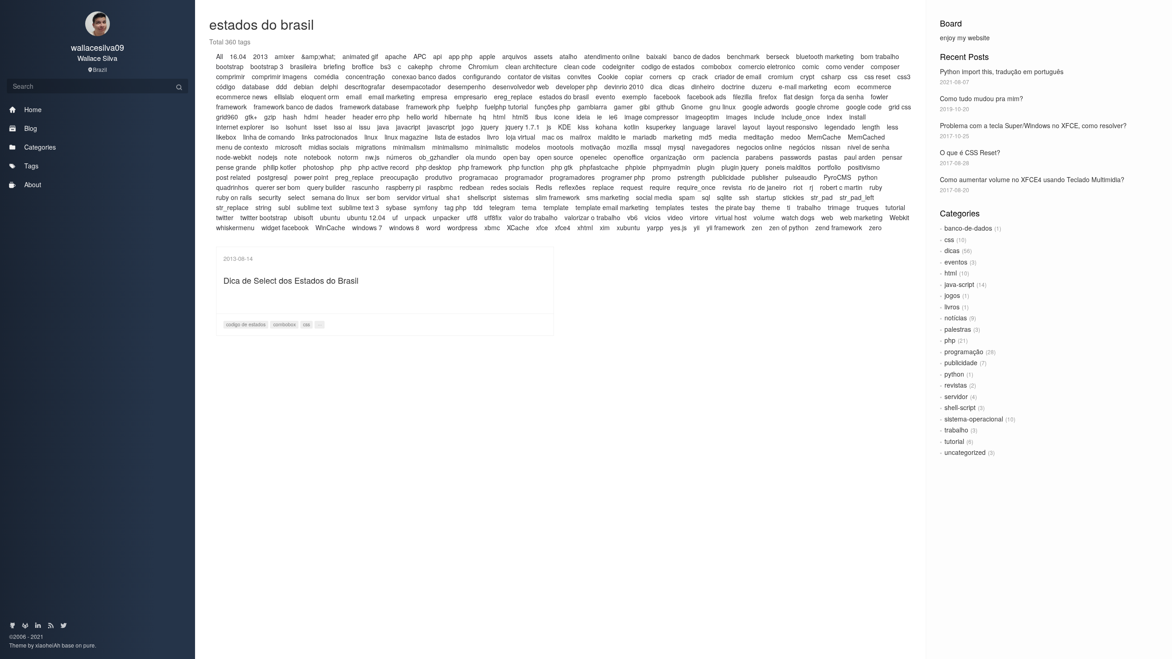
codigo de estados (668, 66)
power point (311, 177)
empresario (470, 96)
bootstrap (230, 66)
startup (766, 197)
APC (419, 56)
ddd (281, 86)
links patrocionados (330, 136)
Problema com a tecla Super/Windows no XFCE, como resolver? (1033, 125)
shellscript (481, 197)
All (219, 56)
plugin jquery (740, 167)
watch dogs (797, 217)
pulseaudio (801, 177)
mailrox (580, 136)
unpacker (446, 217)
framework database (369, 106)
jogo (467, 126)
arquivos (514, 56)
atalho (568, 56)
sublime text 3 (359, 207)
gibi (645, 106)
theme (771, 207)
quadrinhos (232, 187)
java (383, 126)
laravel (726, 126)
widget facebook (285, 227)
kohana (606, 126)
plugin (706, 167)
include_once (800, 116)
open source (555, 157)
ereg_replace (513, 96)
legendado (840, 126)
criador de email (738, 76)
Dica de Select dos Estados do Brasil (290, 280)
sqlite (724, 197)
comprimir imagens (279, 76)
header (335, 116)
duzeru (762, 86)
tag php (456, 207)
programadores (572, 177)
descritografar (365, 86)
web (827, 217)
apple (487, 56)
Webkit (899, 217)
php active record (383, 167)
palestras (957, 329)
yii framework (725, 227)
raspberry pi (403, 187)
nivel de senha (868, 146)
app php (460, 56)
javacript (408, 126)
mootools (560, 146)
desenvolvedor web (521, 86)
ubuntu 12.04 (366, 217)
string (263, 207)
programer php (623, 177)
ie (599, 116)
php (949, 340)
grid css (900, 106)
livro (493, 136)
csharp (831, 76)
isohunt (296, 126)
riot (798, 187)
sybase (396, 207)
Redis (544, 187)
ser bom (378, 197)
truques (868, 207)
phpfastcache (599, 167)
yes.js (678, 227)
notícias (955, 317)
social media (654, 197)
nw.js (372, 157)
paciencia (725, 157)
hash (290, 116)
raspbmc (440, 187)
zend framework (838, 227)
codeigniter (618, 66)
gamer (623, 106)
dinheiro (703, 86)
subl (284, 207)
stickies (793, 197)
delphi (329, 86)
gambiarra (592, 106)
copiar (634, 76)
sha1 (453, 197)
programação (963, 351)
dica (656, 86)
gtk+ (251, 116)
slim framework (558, 197)
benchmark (743, 56)
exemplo (634, 96)
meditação (758, 136)
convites (579, 76)
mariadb (645, 136)
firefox (768, 96)
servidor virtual (418, 197)
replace (603, 187)
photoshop (318, 167)
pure (88, 645)
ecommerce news (241, 96)
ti (788, 207)
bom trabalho (880, 56)
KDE (564, 126)
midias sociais (329, 146)
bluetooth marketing (825, 56)
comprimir (230, 76)
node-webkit (233, 157)
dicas (952, 250)
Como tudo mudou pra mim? (981, 98)
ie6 (613, 116)
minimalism (409, 146)
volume (764, 217)
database (255, 86)
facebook (667, 96)
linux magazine (406, 136)
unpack (415, 217)
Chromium (483, 66)
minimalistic (492, 146)
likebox (226, 136)
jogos (952, 295)
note (290, 157)
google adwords (766, 106)
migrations (371, 146)
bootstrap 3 (266, 66)
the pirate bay (735, 207)
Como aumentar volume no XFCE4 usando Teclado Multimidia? (1032, 179)
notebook (317, 157)
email (354, 96)
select (296, 197)
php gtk (562, 167)
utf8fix (493, 217)
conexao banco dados (424, 76)
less (892, 126)
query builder (326, 187)
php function (526, 167)
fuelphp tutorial (506, 106)
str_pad (822, 197)
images (736, 116)
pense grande (236, 167)
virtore (699, 217)
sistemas (516, 197)
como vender (845, 66)
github (665, 106)
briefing (334, 66)
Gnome (692, 106)
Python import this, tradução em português (1001, 71)
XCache (518, 227)
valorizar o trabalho (592, 217)
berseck (777, 56)
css (949, 239)
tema (529, 207)
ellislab (284, 96)
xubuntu (628, 227)
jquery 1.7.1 (522, 126)
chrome (450, 66)
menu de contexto (242, 146)
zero (875, 227)
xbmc (492, 227)
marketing (677, 136)
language (696, 126)
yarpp (655, 227)
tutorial (954, 441)
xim (605, 227)
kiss (583, 126)
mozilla (627, 146)
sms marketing (607, 197)
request (632, 187)
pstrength (691, 177)
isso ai (343, 126)
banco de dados (696, 56)
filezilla (742, 96)
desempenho (467, 86)
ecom (842, 86)
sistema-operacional (973, 418)
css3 (904, 76)
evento (605, 96)
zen (757, 227)
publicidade (960, 362)
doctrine (733, 86)
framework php (428, 106)
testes (699, 207)
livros (952, 306)
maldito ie (612, 136)
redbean (472, 187)
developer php (576, 86)
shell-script (960, 407)
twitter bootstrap (263, 217)
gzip (270, 116)
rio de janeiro (768, 187)
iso (275, 126)
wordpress (462, 227)
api (437, 56)
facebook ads (706, 96)
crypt (807, 76)
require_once (696, 187)
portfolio (829, 167)
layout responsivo (792, 126)
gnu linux (723, 106)
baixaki (656, 56)
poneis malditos (788, 167)
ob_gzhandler (439, 157)
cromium (780, 76)
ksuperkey (661, 126)
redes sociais (510, 187)
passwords (795, 157)
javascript (441, 126)
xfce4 (562, 227)
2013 (260, 56)
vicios (653, 217)
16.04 (238, 56)
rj (811, 187)
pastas (827, 157)
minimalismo (450, 146)
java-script (959, 284)
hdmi (311, 116)
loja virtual (520, 136)
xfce (542, 227)
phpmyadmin (671, 167)
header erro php (376, 116)
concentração (365, 76)
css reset (877, 76)
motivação (595, 146)
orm (699, 157)
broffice (363, 66)
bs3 (385, 66)
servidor (956, 396)
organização (668, 157)
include (764, 116)
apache (396, 56)
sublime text (314, 207)
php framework (480, 167)
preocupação (399, 177)
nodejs (267, 157)
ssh (744, 197)
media (728, 136)
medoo (791, 136)
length (871, 126)
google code (864, 106)
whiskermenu (235, 227)
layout (751, 126)
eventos (955, 261)
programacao (478, 177)
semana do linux (335, 197)
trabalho (956, 429)
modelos (527, 146)
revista (732, 187)
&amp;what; (318, 56)
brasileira (303, 66)
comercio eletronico (766, 66)
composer (885, 66)
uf (395, 217)
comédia (326, 76)
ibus (541, 116)
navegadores (711, 146)
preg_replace (354, 177)
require (660, 187)
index (834, 116)
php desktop (433, 167)
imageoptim (702, 116)
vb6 (632, 217)
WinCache (330, 227)
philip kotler (279, 167)
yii (697, 227)
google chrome (817, 106)
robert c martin (841, 187)
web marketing (861, 217)
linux (371, 136)
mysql (676, 146)
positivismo (864, 167)
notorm (348, 157)
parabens (759, 157)
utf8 (472, 217)
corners (661, 76)
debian (304, 86)
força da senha (842, 96)
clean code (580, 66)
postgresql (272, 177)
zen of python (788, 227)
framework (231, 106)
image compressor (651, 116)
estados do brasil (564, 96)
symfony (425, 207)
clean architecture (531, 66)
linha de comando (269, 136)
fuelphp (467, 106)
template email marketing (612, 207)
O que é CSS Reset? (970, 152)
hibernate (458, 116)
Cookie (608, 76)
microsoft (288, 146)
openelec (593, 157)
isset (320, 126)
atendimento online (612, 56)
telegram (502, 207)
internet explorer (240, 126)
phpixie (635, 167)
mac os (552, 136)
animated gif (360, 56)
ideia (583, 116)
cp (681, 76)
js (549, 126)
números (399, 157)
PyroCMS (837, 177)
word (433, 227)
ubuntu (330, 217)
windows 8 (404, 227)
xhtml (585, 227)
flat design (799, 96)
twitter (224, 217)
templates (670, 207)
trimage (839, 207)
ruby (875, 187)
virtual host (731, 217)
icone (562, 116)
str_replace (232, 207)
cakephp (420, 66)
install (857, 116)
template (556, 207)
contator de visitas (534, 76)
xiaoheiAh (48, 645)
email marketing (392, 96)
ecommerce (874, 86)
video (675, 217)
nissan (831, 146)
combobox (716, 66)
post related (233, 177)
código (225, 86)
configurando (482, 76)
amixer (284, 56)
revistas (955, 384)
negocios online (759, 146)
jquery (490, 126)
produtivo (438, 177)
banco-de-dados (968, 227)
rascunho (365, 187)
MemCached (866, 136)
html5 (520, 116)
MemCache (824, 136)
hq (482, 116)
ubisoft (303, 217)
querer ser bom (277, 187)
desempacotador (416, 86)
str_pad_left (857, 197)
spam (687, 197)
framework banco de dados (293, 106)
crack (700, 76)
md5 (705, 136)
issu (364, 126)
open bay (516, 157)
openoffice (628, 157)
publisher (765, 177)
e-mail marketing (803, 86)
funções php (552, 106)
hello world (422, 116)
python (954, 373)
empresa (434, 96)
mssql (652, 146)
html (950, 272)
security (270, 197)
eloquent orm (320, 96)
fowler (879, 96)
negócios (802, 146)
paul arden (859, 157)
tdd (478, 207)
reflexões (572, 187)
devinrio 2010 (624, 86)
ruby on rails (234, 197)
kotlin (631, 126)
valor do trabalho (533, 217)
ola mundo (481, 157)
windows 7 (367, 227)
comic (810, 66)
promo (661, 177)
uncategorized (965, 452)
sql (706, 197)
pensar (892, 157)
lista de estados (457, 136)
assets (543, 56)
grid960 (227, 116)
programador (524, 177)
